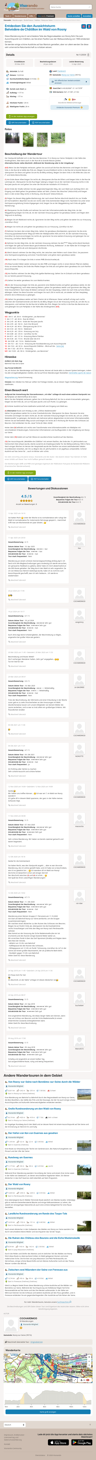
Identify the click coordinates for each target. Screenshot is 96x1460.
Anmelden (87, 16)
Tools (7, 16)
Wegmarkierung (11, 377)
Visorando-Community (13, 1448)
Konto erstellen (74, 16)
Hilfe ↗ (32, 16)
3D (86, 1380)
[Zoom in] (89, 1357)
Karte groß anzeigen (48, 1412)
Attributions (8, 1382)
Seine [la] (60, 346)
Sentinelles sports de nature (80, 373)
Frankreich (61, 71)
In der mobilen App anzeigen (23, 116)
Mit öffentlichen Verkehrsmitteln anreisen (67, 81)
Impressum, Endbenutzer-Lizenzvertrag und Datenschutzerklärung (14, 1437)
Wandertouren (20, 16)
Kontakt (7, 1444)
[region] (48, 1368)
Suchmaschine (63, 1302)
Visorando (7, 20)
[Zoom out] (89, 1361)
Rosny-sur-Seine (68, 75)
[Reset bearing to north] (89, 1365)
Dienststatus (40, 1455)
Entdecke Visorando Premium (68, 107)
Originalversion (37, 1342)
